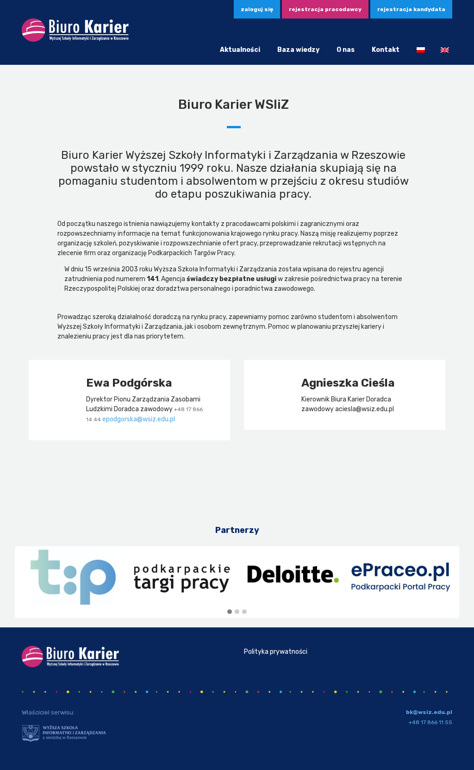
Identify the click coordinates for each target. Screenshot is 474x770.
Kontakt (385, 50)
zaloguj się (257, 9)
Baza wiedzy (298, 50)
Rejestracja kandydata (411, 9)
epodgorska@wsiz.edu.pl (138, 419)
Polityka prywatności (275, 652)
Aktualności (240, 50)
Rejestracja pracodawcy (325, 9)
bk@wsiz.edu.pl (429, 712)
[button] (229, 612)
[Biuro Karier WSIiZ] (75, 40)
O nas (346, 50)
